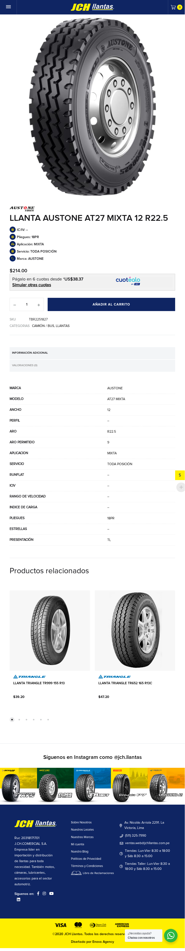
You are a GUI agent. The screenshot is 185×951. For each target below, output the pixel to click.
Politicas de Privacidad (86, 858)
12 (108, 410)
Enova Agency (103, 942)
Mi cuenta (77, 844)
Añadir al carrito (111, 304)
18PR (111, 518)
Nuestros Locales (82, 829)
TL (109, 540)
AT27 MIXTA (116, 399)
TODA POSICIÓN (119, 464)
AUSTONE (115, 388)
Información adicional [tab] (30, 353)
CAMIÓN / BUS (43, 326)
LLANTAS (63, 326)
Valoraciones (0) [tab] (24, 365)
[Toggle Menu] (8, 7)
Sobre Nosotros (81, 822)
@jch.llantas (128, 757)
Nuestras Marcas (82, 837)
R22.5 (111, 431)
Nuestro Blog (79, 851)
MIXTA (112, 453)
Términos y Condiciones (87, 866)
